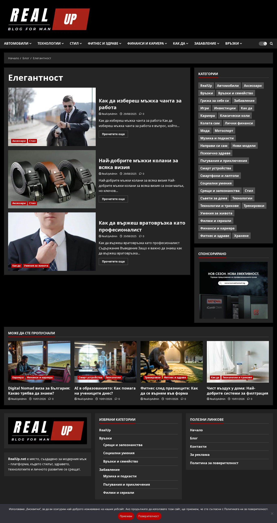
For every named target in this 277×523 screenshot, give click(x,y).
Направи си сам (214, 145)
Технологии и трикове (219, 205)
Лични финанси (239, 123)
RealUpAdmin (109, 114)
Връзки (232, 43)
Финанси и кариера (145, 43)
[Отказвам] (272, 513)
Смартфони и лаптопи (219, 175)
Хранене (241, 236)
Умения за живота (36, 265)
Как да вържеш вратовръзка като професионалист (52, 241)
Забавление (205, 43)
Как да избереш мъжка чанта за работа (52, 117)
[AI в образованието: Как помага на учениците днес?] (105, 361)
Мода (205, 130)
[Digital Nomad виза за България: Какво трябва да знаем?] (39, 361)
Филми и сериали (215, 220)
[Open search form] (271, 43)
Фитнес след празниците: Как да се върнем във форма (169, 391)
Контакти (198, 446)
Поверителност (148, 516)
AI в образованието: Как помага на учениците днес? (105, 391)
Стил (74, 43)
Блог (194, 438)
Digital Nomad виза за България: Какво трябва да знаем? (39, 391)
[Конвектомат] (234, 290)
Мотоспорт (224, 130)
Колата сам (210, 123)
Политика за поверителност (214, 463)
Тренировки (254, 205)
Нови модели (244, 145)
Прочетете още (115, 135)
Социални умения (216, 183)
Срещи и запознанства (220, 190)
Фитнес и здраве (103, 43)
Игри (204, 108)
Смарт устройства (215, 168)
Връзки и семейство (235, 93)
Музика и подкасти (217, 138)
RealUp (206, 85)
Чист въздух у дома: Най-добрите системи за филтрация (237, 391)
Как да (179, 43)
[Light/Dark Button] (263, 44)
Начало (196, 430)
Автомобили (16, 43)
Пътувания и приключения (223, 160)
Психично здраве (215, 153)
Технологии (49, 43)
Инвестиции (225, 108)
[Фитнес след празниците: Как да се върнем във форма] (172, 361)
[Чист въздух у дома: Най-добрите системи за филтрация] (238, 361)
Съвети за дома (213, 198)
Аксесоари (19, 141)
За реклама (200, 454)
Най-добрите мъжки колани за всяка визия (52, 179)
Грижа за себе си (214, 100)
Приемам (126, 516)
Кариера (207, 115)
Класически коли (235, 115)
